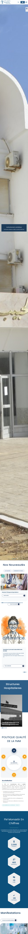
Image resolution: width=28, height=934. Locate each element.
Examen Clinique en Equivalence (10, 592)
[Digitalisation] (14, 775)
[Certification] (24, 756)
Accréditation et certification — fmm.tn (11, 805)
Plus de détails (8, 665)
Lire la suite (6, 595)
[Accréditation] (13, 750)
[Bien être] (24, 769)
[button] (12, 558)
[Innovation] (3, 769)
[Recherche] (3, 756)
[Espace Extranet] (22, 2)
